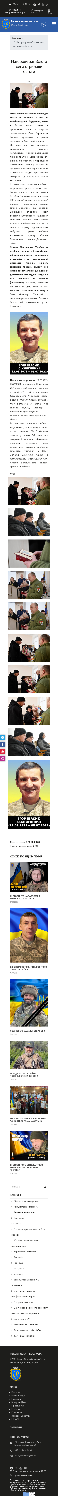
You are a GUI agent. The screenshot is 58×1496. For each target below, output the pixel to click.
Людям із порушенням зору (15, 11)
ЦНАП (15, 1419)
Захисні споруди (20, 1416)
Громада (18, 1263)
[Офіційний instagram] (47, 5)
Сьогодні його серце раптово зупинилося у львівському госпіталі (26, 1167)
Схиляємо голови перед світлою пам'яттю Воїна (28, 968)
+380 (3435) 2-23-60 (21, 4)
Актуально (19, 1268)
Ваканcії (18, 1257)
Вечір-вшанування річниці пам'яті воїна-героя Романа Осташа (28, 1120)
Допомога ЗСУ (22, 1319)
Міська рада (18, 1396)
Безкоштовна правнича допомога (25, 1283)
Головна (16, 38)
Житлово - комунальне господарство (25, 1243)
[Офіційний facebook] (39, 5)
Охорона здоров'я (23, 1302)
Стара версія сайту (37, 11)
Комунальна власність (26, 1207)
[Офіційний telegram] (34, 5)
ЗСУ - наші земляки (24, 1336)
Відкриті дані (18, 1402)
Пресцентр (17, 1406)
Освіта (17, 1224)
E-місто (15, 1409)
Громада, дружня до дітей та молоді (28, 1232)
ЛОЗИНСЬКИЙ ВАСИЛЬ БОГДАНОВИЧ (28, 1031)
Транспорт (19, 1218)
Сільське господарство (26, 1201)
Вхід (50, 13)
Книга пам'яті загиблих (26, 1325)
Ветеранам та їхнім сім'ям (27, 1330)
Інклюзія (18, 1274)
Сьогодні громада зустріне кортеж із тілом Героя (25, 897)
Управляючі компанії (25, 1252)
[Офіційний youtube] (43, 5)
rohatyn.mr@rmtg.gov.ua (25, 1456)
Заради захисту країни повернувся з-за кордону (24, 1075)
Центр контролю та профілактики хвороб (23, 1294)
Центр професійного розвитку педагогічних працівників (29, 1311)
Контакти (16, 1412)
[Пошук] (43, 24)
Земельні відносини (24, 1212)
